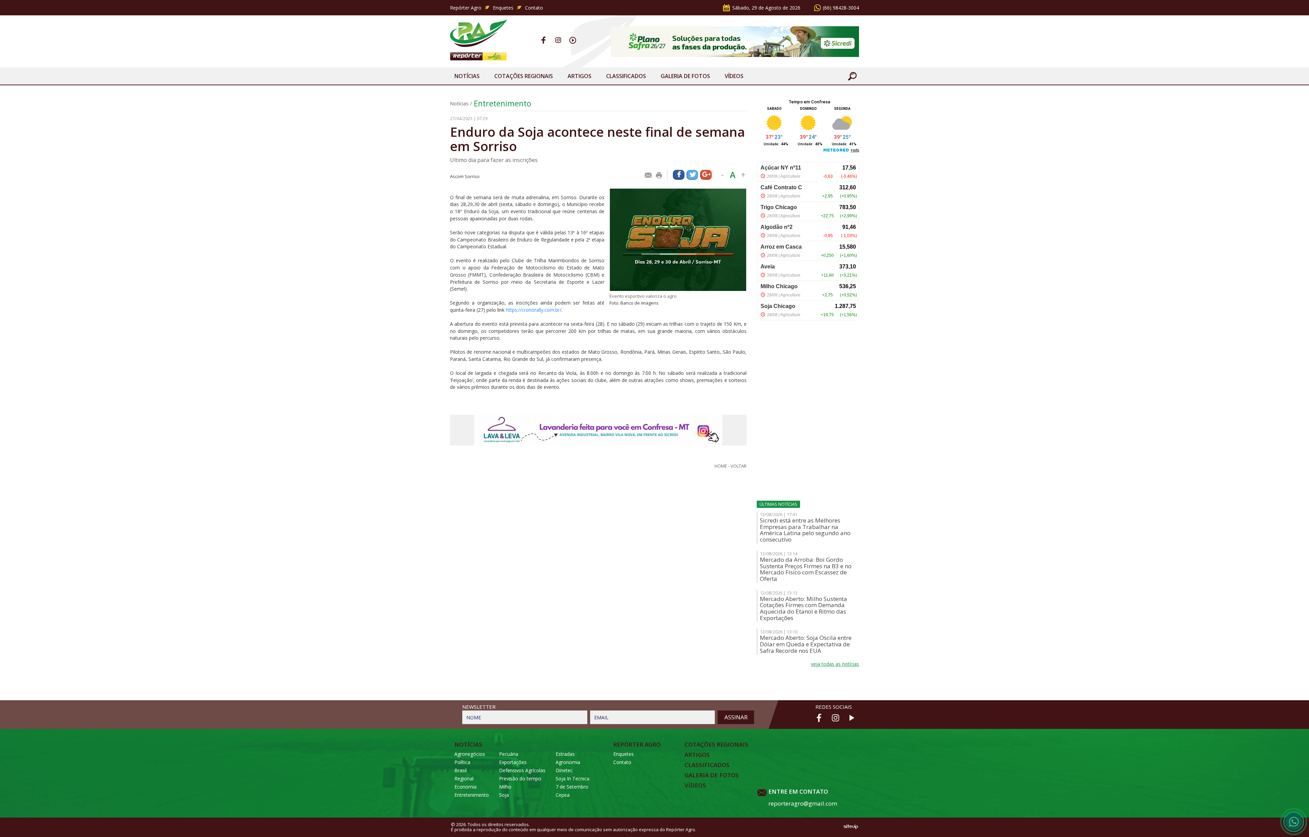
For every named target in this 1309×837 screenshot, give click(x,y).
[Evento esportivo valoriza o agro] (678, 239)
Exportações (513, 762)
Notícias (467, 76)
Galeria (685, 76)
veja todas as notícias (835, 664)
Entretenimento (502, 103)
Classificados (626, 76)
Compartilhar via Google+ (706, 175)
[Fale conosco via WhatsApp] (1293, 821)
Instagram (558, 40)
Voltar (739, 466)
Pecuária (508, 754)
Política (462, 762)
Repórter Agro (465, 7)
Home (720, 466)
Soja (504, 795)
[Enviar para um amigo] (648, 175)
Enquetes (503, 7)
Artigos (579, 76)
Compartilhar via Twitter (692, 175)
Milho (505, 786)
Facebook (544, 40)
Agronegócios (469, 754)
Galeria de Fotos (711, 775)
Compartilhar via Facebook (678, 175)
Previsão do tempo (520, 778)
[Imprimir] (659, 175)
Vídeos (734, 76)
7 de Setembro (572, 786)
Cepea (563, 795)
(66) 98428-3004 (841, 7)
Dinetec (564, 770)
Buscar (852, 76)
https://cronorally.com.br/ (533, 310)
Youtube (573, 40)
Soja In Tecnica (572, 778)
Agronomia (568, 762)
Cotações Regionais (523, 76)
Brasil (460, 770)
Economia (465, 786)
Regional (463, 778)
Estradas (565, 754)
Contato (534, 7)
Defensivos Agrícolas (522, 770)
